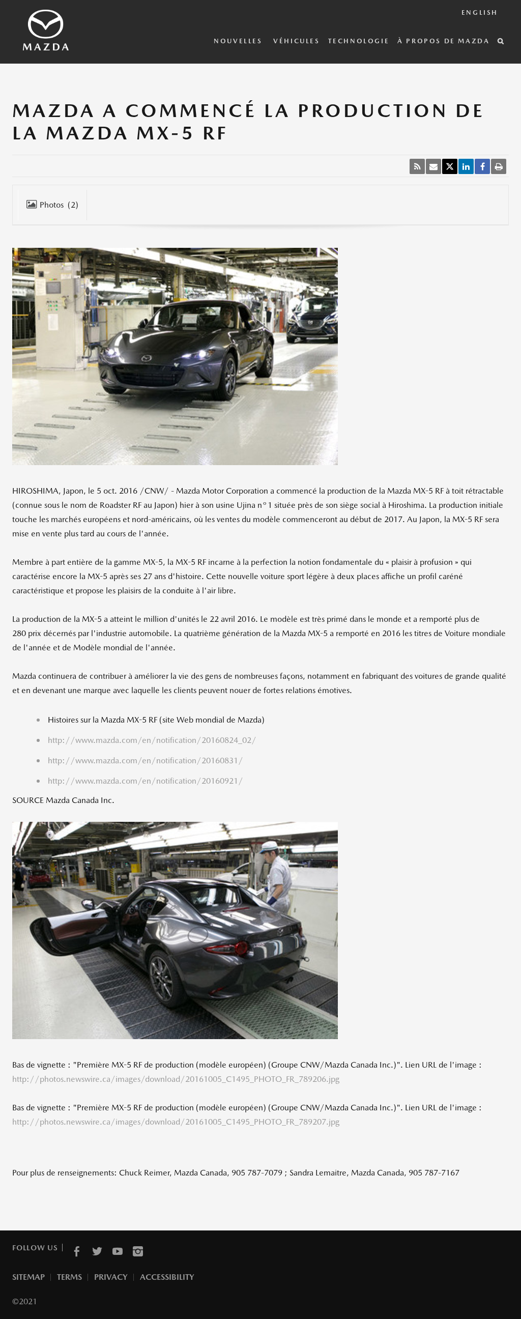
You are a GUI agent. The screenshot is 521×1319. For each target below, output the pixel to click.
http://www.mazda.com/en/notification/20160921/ (145, 781)
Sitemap (28, 1277)
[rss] (417, 166)
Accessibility (167, 1277)
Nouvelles (239, 41)
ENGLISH (479, 12)
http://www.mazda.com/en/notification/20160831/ (145, 760)
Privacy (111, 1277)
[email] (433, 166)
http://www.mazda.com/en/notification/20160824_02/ (152, 740)
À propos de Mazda (443, 41)
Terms (69, 1277)
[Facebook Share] (482, 166)
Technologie (359, 41)
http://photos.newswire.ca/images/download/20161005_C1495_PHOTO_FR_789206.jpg (175, 1079)
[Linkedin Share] (466, 166)
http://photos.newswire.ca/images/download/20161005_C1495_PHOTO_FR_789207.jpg (175, 1122)
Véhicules (296, 41)
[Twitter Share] (449, 166)
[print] (498, 166)
